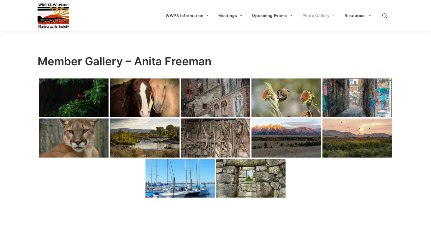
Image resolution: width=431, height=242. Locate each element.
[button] (387, 16)
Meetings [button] (227, 15)
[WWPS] (53, 16)
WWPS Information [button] (185, 15)
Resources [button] (355, 15)
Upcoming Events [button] (269, 15)
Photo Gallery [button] (316, 15)
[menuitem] (187, 16)
